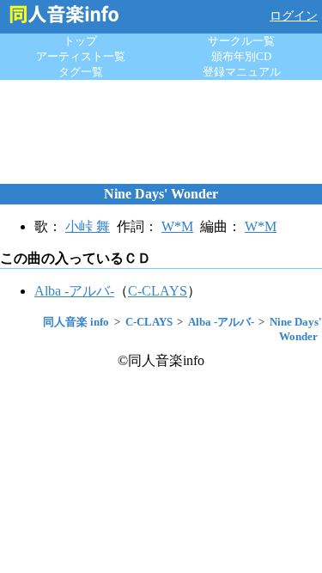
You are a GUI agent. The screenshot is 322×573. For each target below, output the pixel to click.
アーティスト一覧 (80, 56)
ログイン (294, 15)
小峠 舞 (87, 226)
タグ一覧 (80, 71)
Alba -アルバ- (74, 290)
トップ (80, 40)
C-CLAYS (157, 290)
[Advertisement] (161, 131)
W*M (177, 226)
